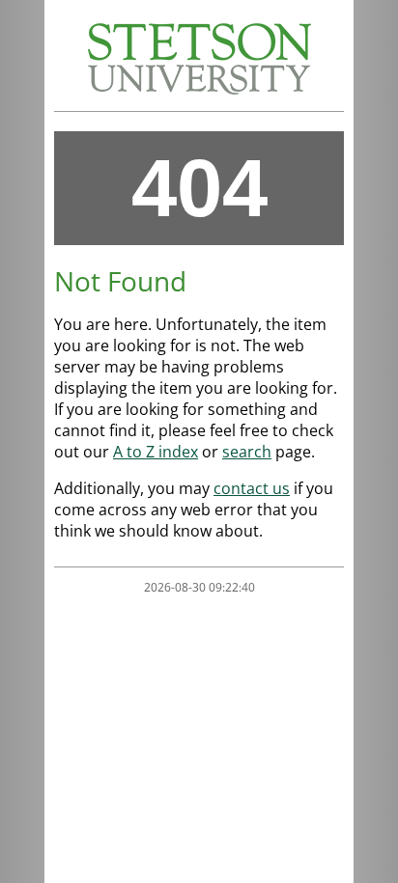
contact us (251, 488)
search (246, 451)
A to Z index (155, 451)
